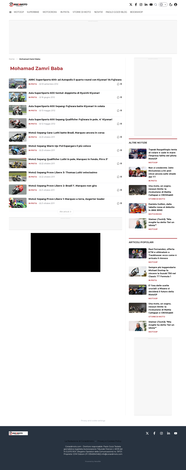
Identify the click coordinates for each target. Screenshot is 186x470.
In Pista (33, 84)
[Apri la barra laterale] (10, 12)
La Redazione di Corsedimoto (79, 441)
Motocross (155, 214)
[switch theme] (171, 4)
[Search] (155, 4)
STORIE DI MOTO (82, 12)
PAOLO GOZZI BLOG (116, 12)
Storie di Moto (157, 199)
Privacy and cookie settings (93, 421)
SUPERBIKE (33, 12)
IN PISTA (65, 12)
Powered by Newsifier (93, 461)
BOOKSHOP (136, 12)
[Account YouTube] (151, 4)
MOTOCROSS (50, 12)
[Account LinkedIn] (146, 4)
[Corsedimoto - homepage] (21, 4)
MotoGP (153, 162)
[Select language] (163, 4)
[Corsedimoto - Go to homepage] (18, 433)
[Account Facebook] (135, 4)
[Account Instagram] (140, 4)
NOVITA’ (98, 12)
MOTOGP (19, 12)
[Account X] (130, 4)
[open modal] (175, 4)
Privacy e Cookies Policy (109, 441)
